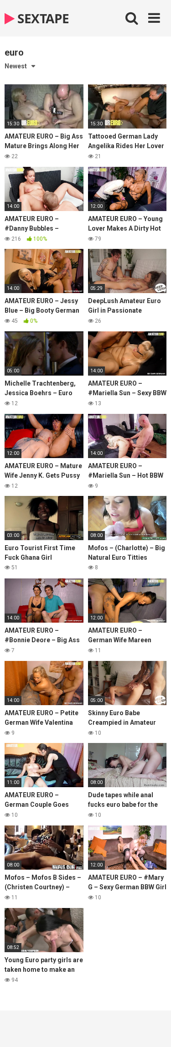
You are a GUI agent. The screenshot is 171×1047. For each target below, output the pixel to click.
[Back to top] (154, 1028)
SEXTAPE (42, 18)
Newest (16, 66)
